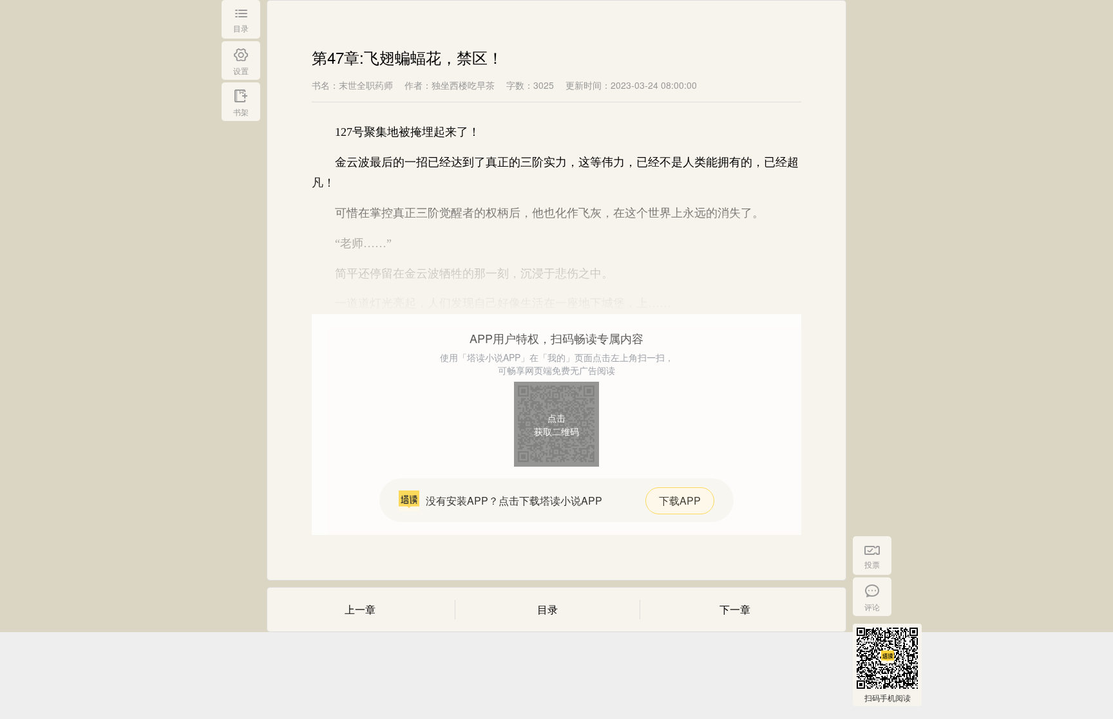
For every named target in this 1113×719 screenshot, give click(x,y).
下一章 (734, 609)
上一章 (360, 609)
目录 (547, 609)
